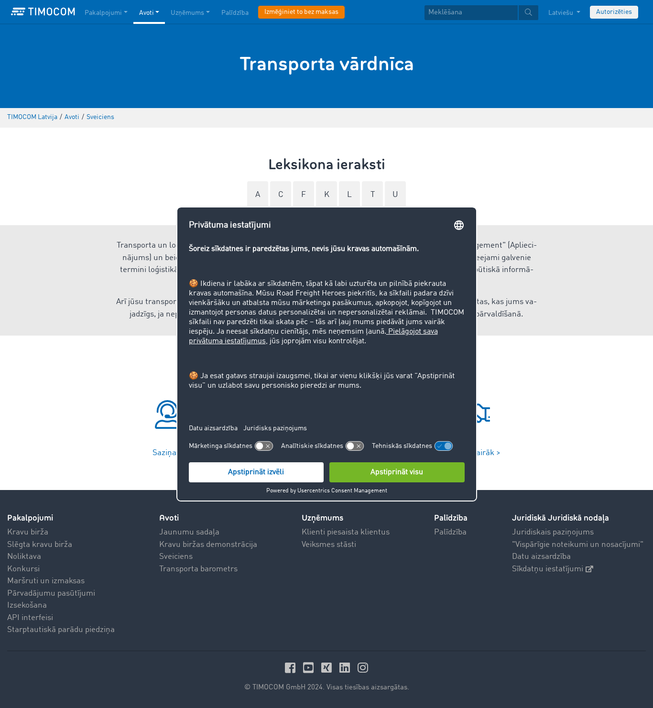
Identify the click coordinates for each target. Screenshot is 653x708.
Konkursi (23, 569)
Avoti (146, 13)
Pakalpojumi (103, 13)
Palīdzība (235, 13)
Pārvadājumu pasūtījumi (51, 593)
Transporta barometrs (198, 569)
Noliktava (24, 557)
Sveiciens (176, 557)
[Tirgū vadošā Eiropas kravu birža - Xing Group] (328, 668)
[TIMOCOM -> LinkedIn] (346, 668)
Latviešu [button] (561, 13)
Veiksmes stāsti (329, 545)
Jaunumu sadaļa (189, 532)
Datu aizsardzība (541, 557)
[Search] (528, 13)
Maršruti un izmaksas (46, 581)
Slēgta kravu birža (39, 545)
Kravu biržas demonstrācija (208, 545)
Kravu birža (27, 532)
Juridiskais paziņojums (553, 532)
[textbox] (481, 13)
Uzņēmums (187, 13)
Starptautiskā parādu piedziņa (61, 630)
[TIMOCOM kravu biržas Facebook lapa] (291, 668)
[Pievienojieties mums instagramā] (363, 668)
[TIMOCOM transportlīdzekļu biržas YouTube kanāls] (309, 668)
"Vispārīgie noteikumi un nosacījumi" (577, 545)
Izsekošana (27, 605)
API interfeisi (30, 618)
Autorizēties (614, 12)
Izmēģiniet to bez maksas (301, 12)
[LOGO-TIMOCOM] (43, 12)
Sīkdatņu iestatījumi (547, 569)
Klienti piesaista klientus (346, 532)
